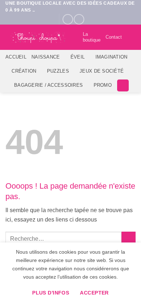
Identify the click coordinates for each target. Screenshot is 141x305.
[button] (131, 37)
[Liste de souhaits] (74, 37)
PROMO (103, 85)
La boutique (92, 37)
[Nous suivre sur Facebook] (68, 19)
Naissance (45, 57)
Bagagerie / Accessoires (48, 85)
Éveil (77, 57)
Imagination (111, 57)
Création (24, 71)
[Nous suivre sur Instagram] (79, 19)
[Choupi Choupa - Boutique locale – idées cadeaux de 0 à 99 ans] (38, 37)
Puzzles (58, 71)
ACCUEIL (15, 57)
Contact (114, 37)
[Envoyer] (128, 239)
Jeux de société (102, 71)
